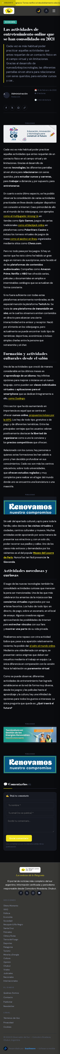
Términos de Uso (11, 1018)
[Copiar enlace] (24, 107)
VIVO (5, 909)
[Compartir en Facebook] (6, 107)
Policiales (7, 932)
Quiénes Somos (11, 993)
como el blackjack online (31, 225)
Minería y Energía (11, 954)
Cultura (6, 958)
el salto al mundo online (42, 645)
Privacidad (8, 1022)
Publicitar (7, 1002)
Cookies (7, 1027)
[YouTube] (39, 893)
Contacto (8, 997)
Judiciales (8, 973)
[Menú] (54, 10)
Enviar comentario (18, 838)
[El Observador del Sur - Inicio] (8, 11)
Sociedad (7, 921)
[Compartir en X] (12, 107)
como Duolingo (16, 398)
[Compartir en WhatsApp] (18, 107)
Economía (10, 22)
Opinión (7, 962)
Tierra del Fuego (10, 939)
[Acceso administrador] (46, 10)
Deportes (7, 943)
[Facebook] (20, 893)
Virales (6, 969)
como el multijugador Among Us (20, 216)
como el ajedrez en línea (23, 238)
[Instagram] (33, 893)
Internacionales (10, 981)
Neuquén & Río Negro (13, 924)
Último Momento (10, 905)
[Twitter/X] (26, 893)
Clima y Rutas (9, 936)
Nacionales (8, 977)
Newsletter (8, 1006)
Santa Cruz (8, 928)
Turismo (6, 951)
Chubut (6, 966)
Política (6, 913)
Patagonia (8, 947)
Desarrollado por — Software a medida (32, 1048)
